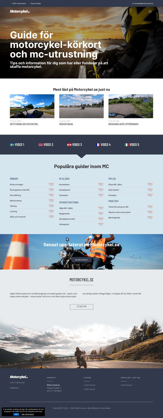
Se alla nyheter (81, 259)
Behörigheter (114, 217)
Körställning (15, 195)
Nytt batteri (113, 190)
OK (16, 414)
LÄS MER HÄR (82, 307)
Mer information (28, 414)
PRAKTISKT (113, 201)
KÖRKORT (14, 178)
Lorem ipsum (89, 385)
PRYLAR (112, 178)
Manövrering (15, 200)
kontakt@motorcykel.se (144, 3)
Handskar (63, 195)
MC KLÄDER (64, 178)
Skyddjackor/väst (67, 219)
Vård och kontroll (18, 217)
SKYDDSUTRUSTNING (68, 202)
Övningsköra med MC (20, 190)
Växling (13, 206)
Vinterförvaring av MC (118, 207)
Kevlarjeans (64, 184)
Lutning (13, 211)
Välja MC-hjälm (66, 208)
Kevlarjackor (64, 190)
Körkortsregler (16, 184)
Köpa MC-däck (115, 184)
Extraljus (112, 195)
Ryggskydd (64, 213)
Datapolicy (14, 388)
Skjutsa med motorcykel (119, 212)
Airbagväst (64, 224)
